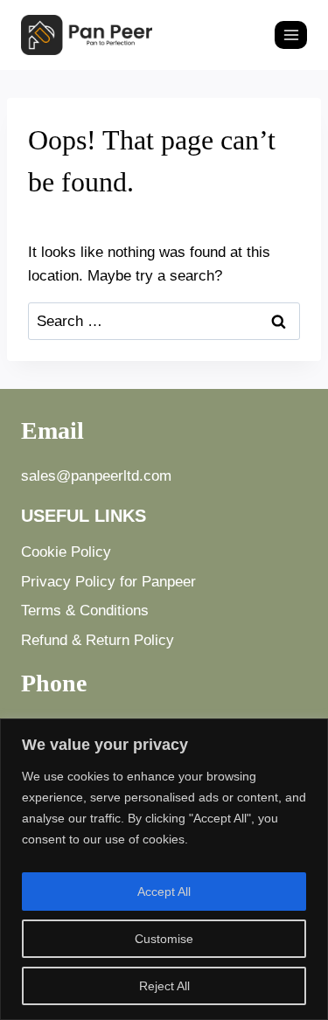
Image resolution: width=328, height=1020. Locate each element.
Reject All (164, 986)
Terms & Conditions (85, 610)
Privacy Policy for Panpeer (108, 581)
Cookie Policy (66, 552)
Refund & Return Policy (97, 640)
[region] (164, 869)
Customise (164, 939)
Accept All (164, 892)
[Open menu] (291, 34)
